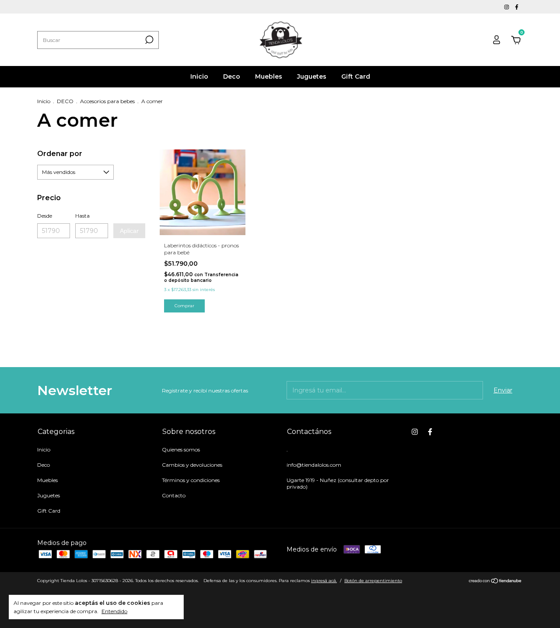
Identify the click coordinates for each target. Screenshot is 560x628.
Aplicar (129, 230)
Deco (231, 76)
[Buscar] (148, 40)
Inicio (199, 76)
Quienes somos (181, 449)
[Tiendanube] (495, 582)
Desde (44, 215)
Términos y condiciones (191, 480)
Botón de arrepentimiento (373, 580)
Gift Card (355, 76)
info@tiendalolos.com (314, 464)
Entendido (114, 611)
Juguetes (311, 76)
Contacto (174, 495)
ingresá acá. (324, 580)
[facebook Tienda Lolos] (516, 6)
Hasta (82, 215)
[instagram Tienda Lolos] (507, 6)
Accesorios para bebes (107, 101)
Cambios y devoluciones (192, 464)
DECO (65, 101)
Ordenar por (59, 153)
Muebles (268, 76)
